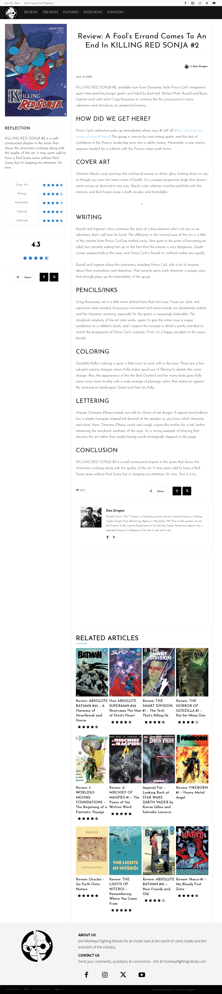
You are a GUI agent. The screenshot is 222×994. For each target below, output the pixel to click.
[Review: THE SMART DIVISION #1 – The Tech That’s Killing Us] (159, 672)
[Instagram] (192, 3)
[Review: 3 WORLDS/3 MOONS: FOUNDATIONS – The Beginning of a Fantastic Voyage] (92, 759)
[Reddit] (199, 3)
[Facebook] (185, 3)
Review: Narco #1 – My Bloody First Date (191, 884)
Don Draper (200, 66)
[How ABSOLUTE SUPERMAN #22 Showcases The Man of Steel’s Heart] (125, 672)
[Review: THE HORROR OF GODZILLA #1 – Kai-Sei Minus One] (192, 672)
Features (70, 12)
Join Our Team (12, 3)
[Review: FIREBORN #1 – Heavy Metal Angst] (192, 759)
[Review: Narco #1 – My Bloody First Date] (192, 850)
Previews (50, 12)
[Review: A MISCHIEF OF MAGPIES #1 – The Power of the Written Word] (125, 759)
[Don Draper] (187, 66)
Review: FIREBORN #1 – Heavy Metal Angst (192, 792)
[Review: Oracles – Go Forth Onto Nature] (92, 850)
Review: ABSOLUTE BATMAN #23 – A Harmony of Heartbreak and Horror (92, 710)
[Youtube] (214, 3)
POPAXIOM (115, 12)
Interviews (93, 12)
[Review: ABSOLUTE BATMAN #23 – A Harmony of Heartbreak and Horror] (92, 672)
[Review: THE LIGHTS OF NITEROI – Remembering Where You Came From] (125, 850)
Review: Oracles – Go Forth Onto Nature (90, 884)
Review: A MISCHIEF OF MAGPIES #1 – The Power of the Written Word (124, 797)
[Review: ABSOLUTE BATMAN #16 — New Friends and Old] (159, 850)
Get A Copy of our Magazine (38, 3)
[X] (207, 3)
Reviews (31, 12)
